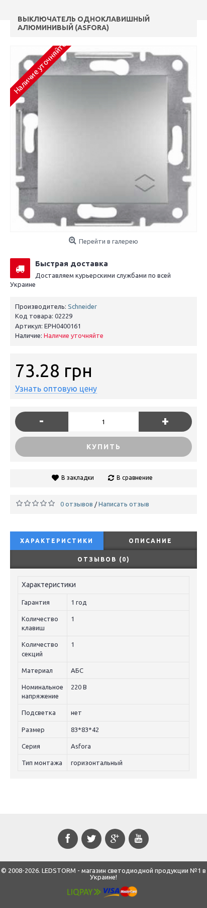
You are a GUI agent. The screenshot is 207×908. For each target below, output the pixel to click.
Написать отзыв (123, 503)
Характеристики (56, 540)
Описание (150, 540)
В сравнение (135, 477)
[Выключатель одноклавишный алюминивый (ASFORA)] (103, 139)
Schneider (82, 306)
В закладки (77, 477)
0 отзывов (76, 503)
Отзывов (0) (103, 559)
